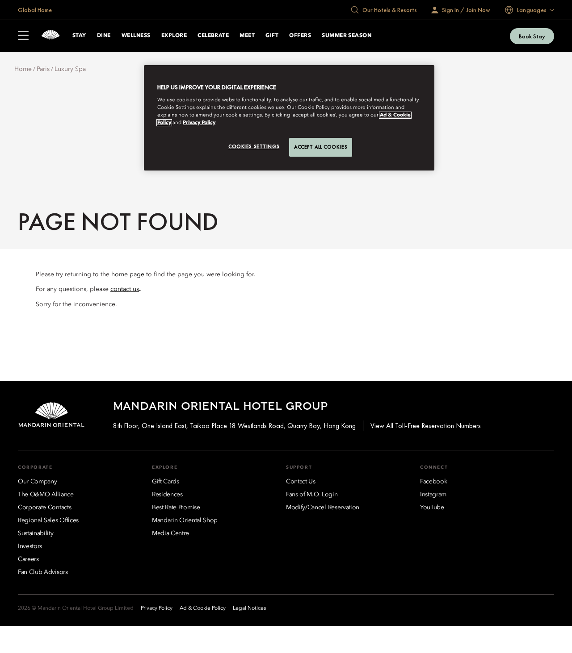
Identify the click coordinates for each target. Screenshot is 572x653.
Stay (79, 35)
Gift (271, 35)
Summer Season (346, 35)
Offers (300, 35)
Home (23, 69)
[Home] (50, 35)
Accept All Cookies (320, 147)
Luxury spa (70, 69)
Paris (43, 69)
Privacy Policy (199, 122)
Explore (174, 35)
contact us (124, 289)
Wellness (136, 35)
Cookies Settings (253, 146)
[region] (289, 118)
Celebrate (213, 35)
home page (127, 274)
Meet (247, 35)
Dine (104, 35)
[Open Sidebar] (23, 36)
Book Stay (532, 36)
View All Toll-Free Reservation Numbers (425, 425)
